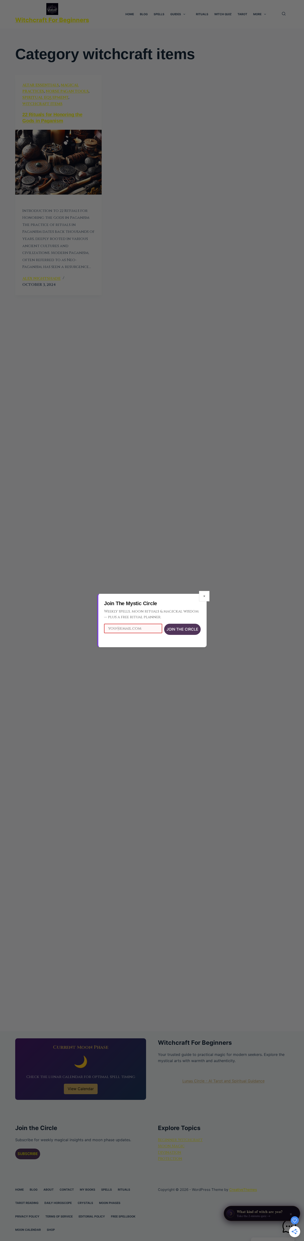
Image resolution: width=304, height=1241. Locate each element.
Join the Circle (182, 629)
